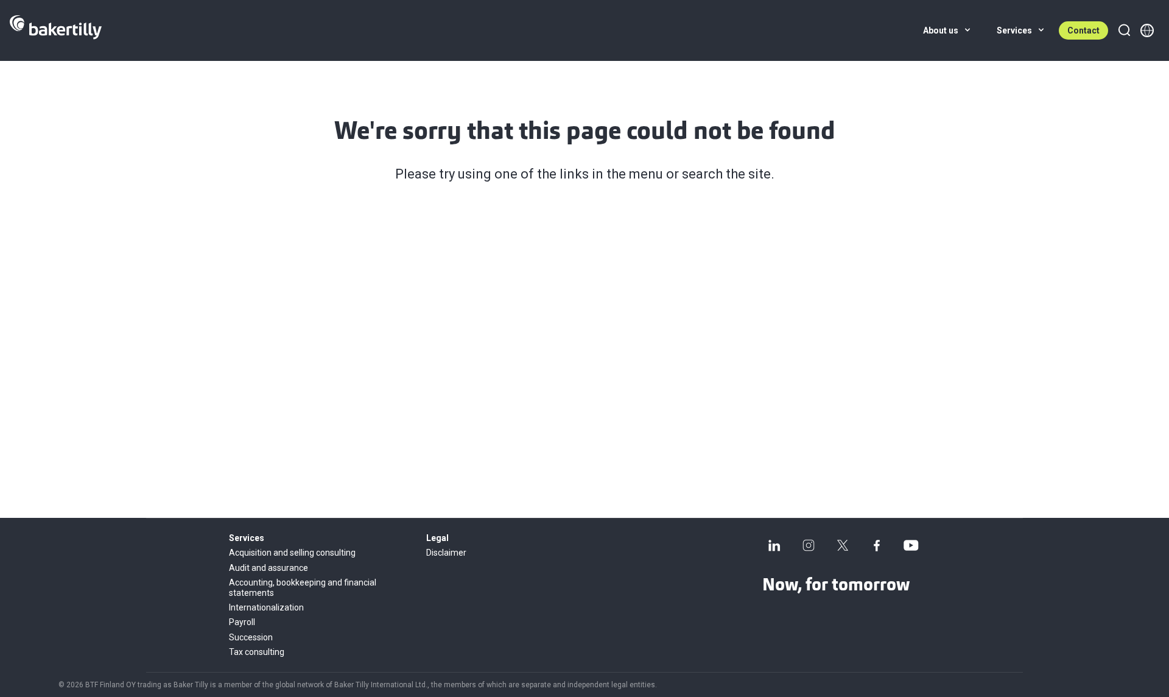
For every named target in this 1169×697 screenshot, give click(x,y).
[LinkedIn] (774, 545)
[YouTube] (911, 545)
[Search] (1124, 30)
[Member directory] (1147, 30)
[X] (842, 545)
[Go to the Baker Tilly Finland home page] (56, 30)
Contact (1083, 30)
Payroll (242, 622)
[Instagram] (808, 545)
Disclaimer (446, 552)
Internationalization (266, 607)
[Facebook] (877, 545)
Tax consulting (256, 652)
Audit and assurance (268, 568)
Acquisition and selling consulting (292, 552)
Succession (251, 637)
